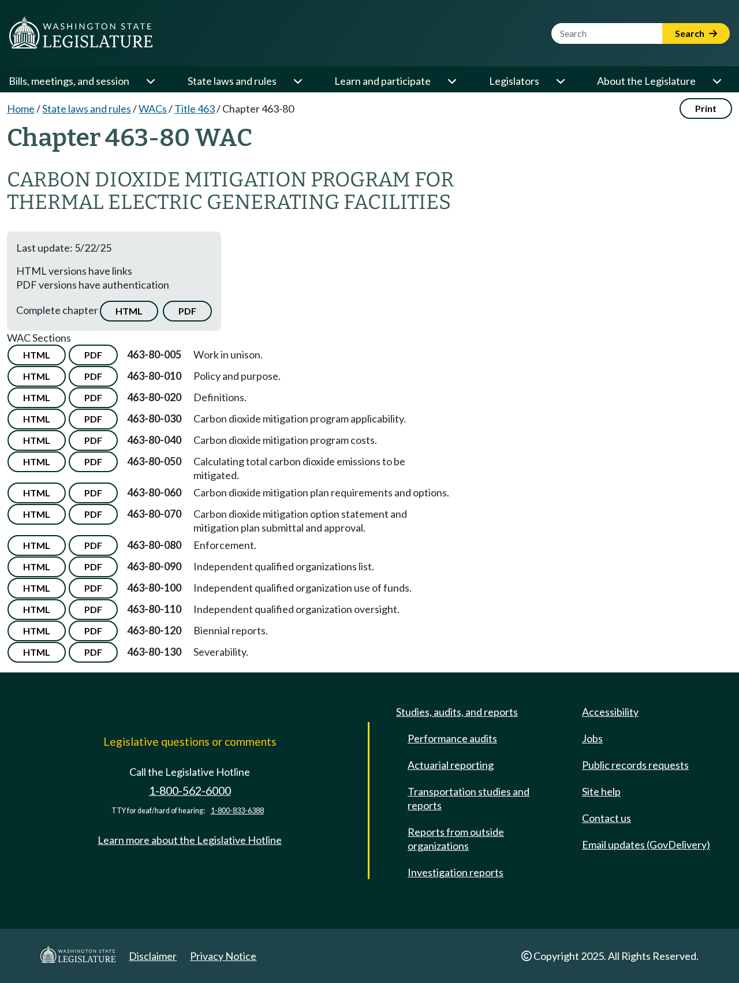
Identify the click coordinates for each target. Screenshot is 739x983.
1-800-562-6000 (190, 790)
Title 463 (194, 108)
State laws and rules (232, 80)
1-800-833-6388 (237, 810)
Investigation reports (455, 872)
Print (705, 108)
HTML (129, 310)
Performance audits (452, 738)
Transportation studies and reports (468, 798)
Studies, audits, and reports (457, 711)
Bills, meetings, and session (69, 80)
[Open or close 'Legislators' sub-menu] (560, 80)
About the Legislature (646, 80)
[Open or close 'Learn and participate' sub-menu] (451, 80)
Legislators (514, 80)
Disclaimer (153, 956)
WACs (153, 108)
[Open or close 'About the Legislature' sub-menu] (716, 80)
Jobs (592, 738)
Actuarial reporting (451, 764)
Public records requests (635, 764)
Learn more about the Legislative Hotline (190, 840)
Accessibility (610, 711)
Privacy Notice (223, 956)
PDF (187, 310)
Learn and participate (382, 80)
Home (21, 108)
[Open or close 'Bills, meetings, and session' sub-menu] (150, 80)
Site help (601, 791)
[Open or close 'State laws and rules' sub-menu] (297, 80)
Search (690, 33)
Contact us (606, 818)
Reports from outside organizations (456, 838)
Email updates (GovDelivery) (646, 844)
